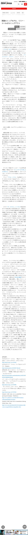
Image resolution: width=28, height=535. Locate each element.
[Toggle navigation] (18, 4)
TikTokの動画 (18, 277)
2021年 (18, 12)
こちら (5, 49)
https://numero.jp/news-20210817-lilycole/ (11, 368)
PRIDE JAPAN (5, 12)
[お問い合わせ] (22, 4)
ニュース (13, 12)
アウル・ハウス (12, 177)
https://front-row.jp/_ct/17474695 (9, 384)
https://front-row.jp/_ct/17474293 (9, 362)
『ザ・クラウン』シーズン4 (13, 206)
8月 (23, 12)
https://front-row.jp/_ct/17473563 (9, 392)
